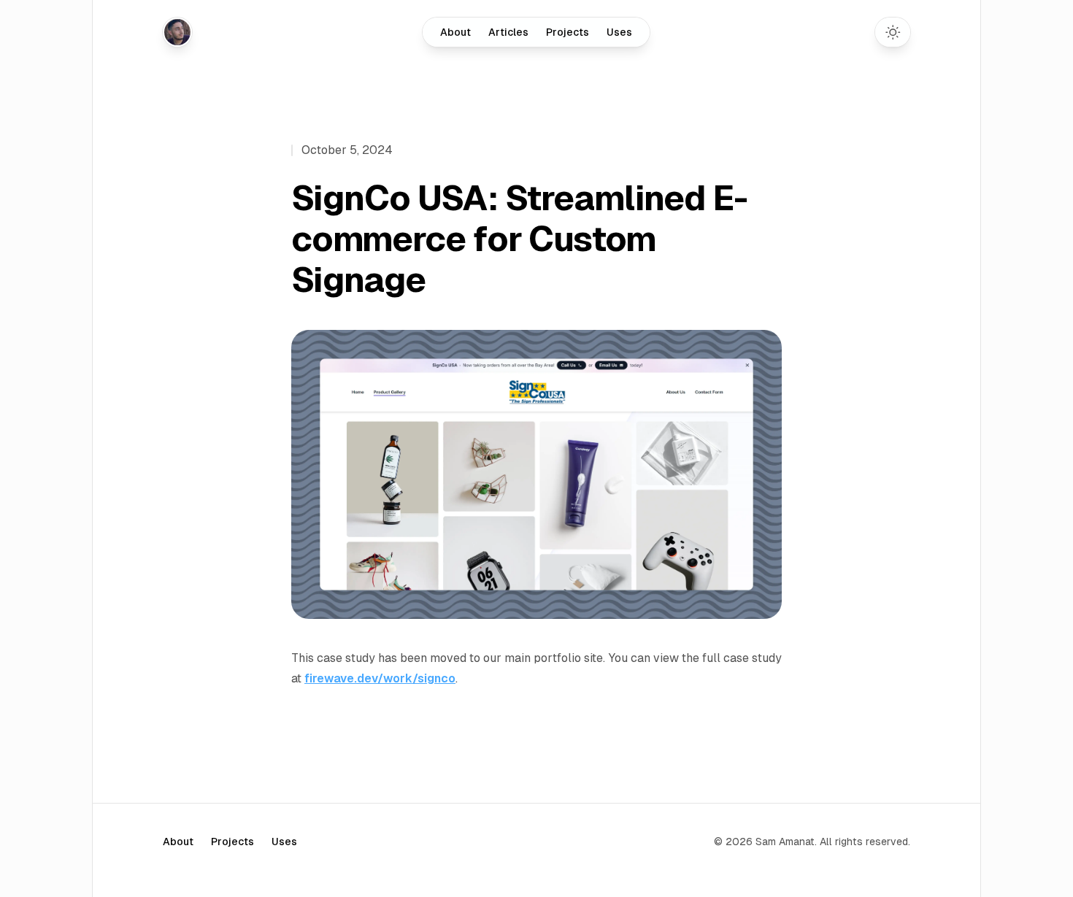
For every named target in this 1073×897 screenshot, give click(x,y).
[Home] (177, 32)
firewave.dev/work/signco (379, 678)
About (455, 32)
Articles (508, 32)
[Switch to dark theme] (892, 32)
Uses (619, 32)
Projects (567, 32)
